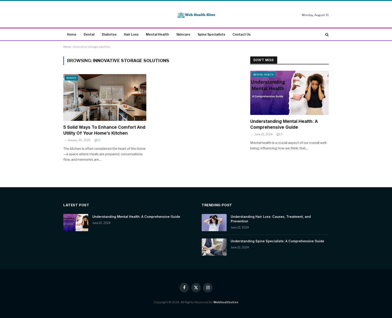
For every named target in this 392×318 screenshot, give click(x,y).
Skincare (183, 34)
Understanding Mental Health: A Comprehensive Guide (284, 124)
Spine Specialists (211, 34)
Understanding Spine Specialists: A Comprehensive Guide (277, 241)
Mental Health (157, 34)
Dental (89, 34)
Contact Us (242, 34)
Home (71, 34)
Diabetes (109, 34)
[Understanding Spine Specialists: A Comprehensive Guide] (214, 247)
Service (71, 78)
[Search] (326, 34)
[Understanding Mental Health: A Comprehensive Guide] (289, 93)
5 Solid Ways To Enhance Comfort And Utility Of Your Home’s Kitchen (104, 130)
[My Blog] (196, 15)
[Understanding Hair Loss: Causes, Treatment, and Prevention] (214, 222)
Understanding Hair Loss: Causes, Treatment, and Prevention (271, 219)
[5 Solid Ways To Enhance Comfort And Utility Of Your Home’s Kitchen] (104, 97)
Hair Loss (131, 34)
